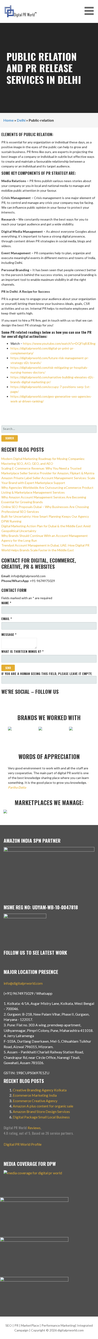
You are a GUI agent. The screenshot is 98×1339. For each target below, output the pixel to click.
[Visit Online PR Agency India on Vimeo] (3, 702)
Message (8, 634)
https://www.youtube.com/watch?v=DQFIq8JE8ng (59, 343)
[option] (18, 731)
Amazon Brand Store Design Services (41, 1111)
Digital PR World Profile (22, 1144)
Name (6, 602)
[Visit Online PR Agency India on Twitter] (25, 702)
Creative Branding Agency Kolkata (40, 1090)
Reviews (34, 1128)
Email (6, 618)
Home (8, 120)
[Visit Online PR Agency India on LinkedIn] (18, 702)
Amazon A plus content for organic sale (43, 1106)
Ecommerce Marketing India (35, 1095)
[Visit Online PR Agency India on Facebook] (33, 702)
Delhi (21, 120)
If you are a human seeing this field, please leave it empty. (46, 673)
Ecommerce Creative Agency (35, 1101)
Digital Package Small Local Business (41, 1117)
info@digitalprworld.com (23, 983)
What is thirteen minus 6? (22, 651)
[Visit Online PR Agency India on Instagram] (11, 702)
